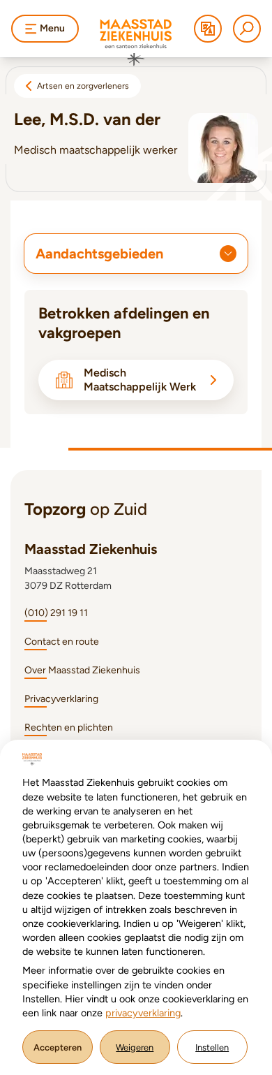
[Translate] (208, 29)
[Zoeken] (247, 29)
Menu (52, 28)
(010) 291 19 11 (56, 613)
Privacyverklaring (61, 699)
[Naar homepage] (136, 42)
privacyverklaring (143, 1013)
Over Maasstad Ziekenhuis (82, 670)
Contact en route (61, 642)
